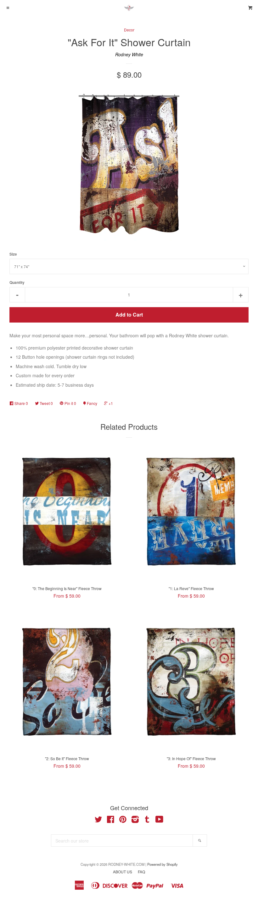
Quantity (17, 282)
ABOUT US (122, 871)
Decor (129, 29)
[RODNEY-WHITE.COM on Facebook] (111, 820)
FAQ (141, 871)
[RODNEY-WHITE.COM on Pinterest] (123, 820)
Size (13, 254)
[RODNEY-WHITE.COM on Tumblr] (147, 820)
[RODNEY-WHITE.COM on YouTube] (159, 820)
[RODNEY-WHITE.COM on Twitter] (98, 820)
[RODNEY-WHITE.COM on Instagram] (135, 820)
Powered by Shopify (162, 864)
